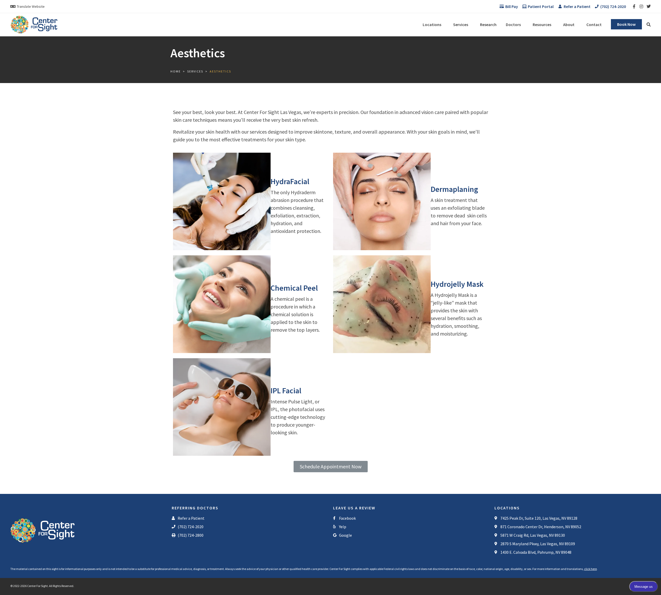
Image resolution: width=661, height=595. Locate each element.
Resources (542, 24)
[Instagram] (641, 6)
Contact (594, 24)
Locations (432, 24)
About (569, 24)
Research (488, 24)
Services (460, 24)
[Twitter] (649, 6)
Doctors (513, 24)
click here (590, 569)
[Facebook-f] (634, 6)
